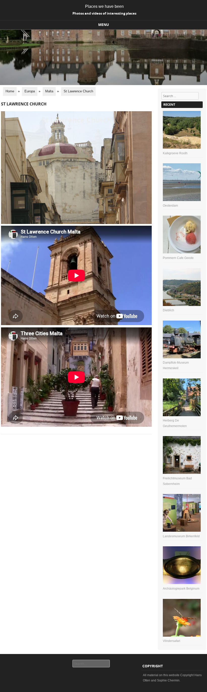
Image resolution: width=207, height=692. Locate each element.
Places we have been (104, 6)
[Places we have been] (103, 84)
